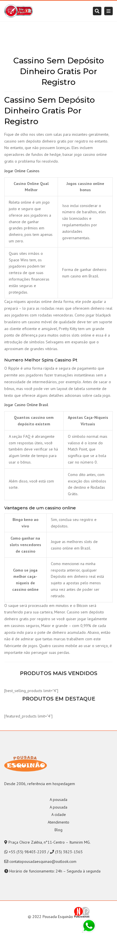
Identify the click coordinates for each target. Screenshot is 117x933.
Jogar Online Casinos (21, 170)
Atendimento (58, 822)
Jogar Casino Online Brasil (26, 404)
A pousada (58, 799)
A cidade (58, 814)
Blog (58, 829)
